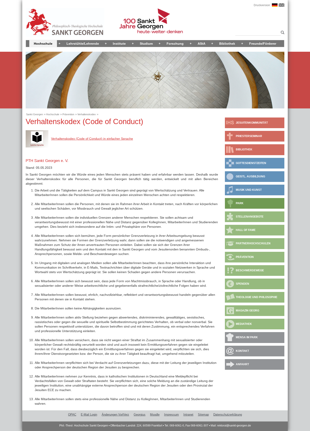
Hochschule (43, 43)
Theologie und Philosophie (256, 297)
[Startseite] (65, 22)
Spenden (242, 283)
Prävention (68, 114)
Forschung (175, 43)
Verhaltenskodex (86, 114)
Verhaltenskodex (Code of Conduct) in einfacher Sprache (92, 138)
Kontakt (242, 351)
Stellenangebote (249, 216)
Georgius (139, 414)
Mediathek (244, 324)
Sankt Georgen (34, 114)
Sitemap (203, 414)
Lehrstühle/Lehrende (82, 43)
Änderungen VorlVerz (115, 414)
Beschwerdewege (250, 270)
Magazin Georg (247, 310)
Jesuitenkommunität (252, 122)
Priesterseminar (249, 136)
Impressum (171, 414)
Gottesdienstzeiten (251, 163)
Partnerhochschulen (253, 243)
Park (240, 203)
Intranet (188, 414)
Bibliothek (227, 43)
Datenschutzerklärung (227, 414)
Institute (119, 43)
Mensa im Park (247, 337)
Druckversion (262, 5)
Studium (146, 43)
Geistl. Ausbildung (250, 176)
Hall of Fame (246, 230)
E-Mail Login (89, 414)
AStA (201, 43)
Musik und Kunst (249, 189)
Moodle (155, 414)
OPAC (72, 414)
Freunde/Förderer (262, 43)
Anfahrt (242, 364)
